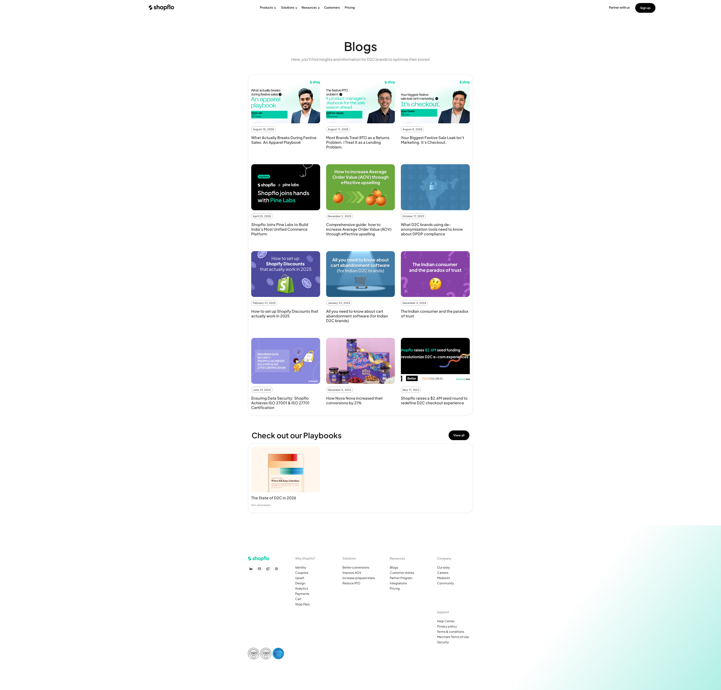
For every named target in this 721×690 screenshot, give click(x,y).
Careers (442, 573)
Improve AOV (351, 573)
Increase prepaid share (358, 578)
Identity (300, 567)
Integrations (398, 583)
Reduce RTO (351, 583)
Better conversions (355, 567)
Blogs (394, 567)
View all (459, 435)
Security (443, 642)
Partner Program (401, 578)
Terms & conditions (450, 632)
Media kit (443, 578)
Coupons (301, 573)
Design (300, 583)
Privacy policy (447, 626)
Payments (302, 594)
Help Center (446, 621)
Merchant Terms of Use (453, 637)
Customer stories (402, 573)
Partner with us (619, 7)
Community (445, 583)
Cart (298, 599)
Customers (332, 7)
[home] (161, 8)
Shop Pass (302, 604)
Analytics (301, 588)
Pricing (350, 7)
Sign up (645, 8)
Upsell (299, 578)
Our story (443, 567)
